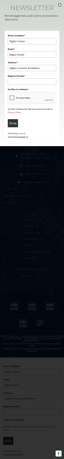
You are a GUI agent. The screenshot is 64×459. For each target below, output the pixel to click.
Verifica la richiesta (18, 89)
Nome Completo (16, 35)
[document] (32, 229)
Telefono (13, 62)
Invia (12, 123)
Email (11, 49)
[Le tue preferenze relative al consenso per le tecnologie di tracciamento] (59, 454)
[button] (60, 5)
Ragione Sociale (16, 76)
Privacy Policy (14, 112)
